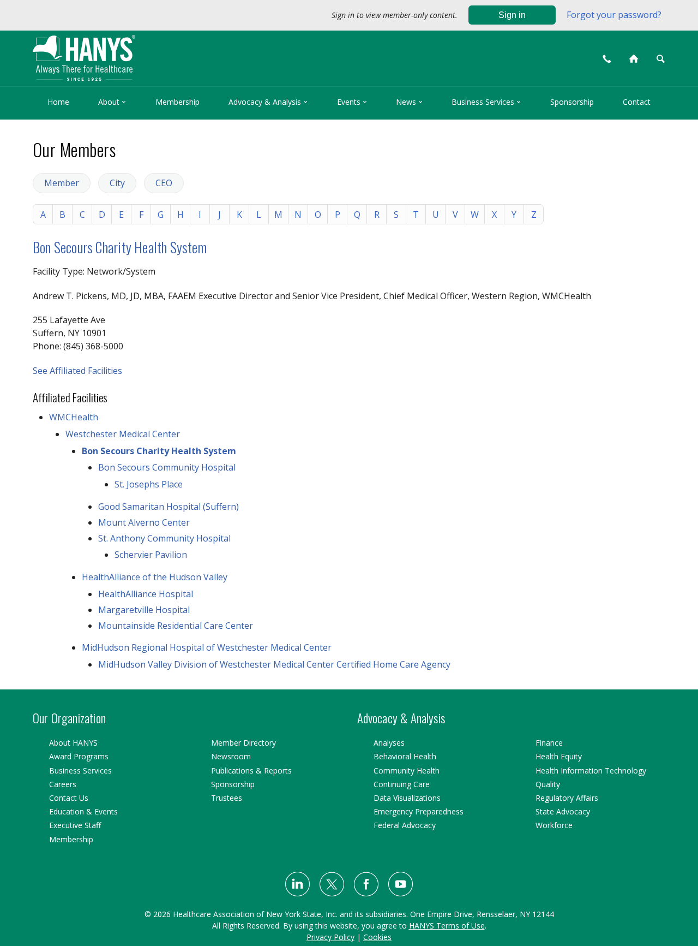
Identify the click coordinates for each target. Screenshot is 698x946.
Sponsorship (572, 102)
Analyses (389, 742)
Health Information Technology (590, 770)
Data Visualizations (407, 798)
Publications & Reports (251, 770)
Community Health (407, 770)
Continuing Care (402, 784)
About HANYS (73, 742)
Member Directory (243, 742)
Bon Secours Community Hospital (167, 467)
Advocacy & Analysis (268, 102)
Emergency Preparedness (419, 811)
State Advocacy (562, 811)
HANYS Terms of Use (447, 925)
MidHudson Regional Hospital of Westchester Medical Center (207, 647)
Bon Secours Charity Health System (120, 247)
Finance (549, 742)
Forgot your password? (614, 15)
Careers (62, 784)
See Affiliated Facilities (77, 371)
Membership (177, 102)
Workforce (554, 825)
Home (58, 102)
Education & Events (83, 811)
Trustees (226, 798)
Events (352, 102)
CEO (163, 183)
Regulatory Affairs (566, 798)
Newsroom (231, 756)
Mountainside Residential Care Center (175, 626)
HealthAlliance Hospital (145, 594)
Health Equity (558, 756)
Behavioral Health (405, 756)
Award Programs (79, 756)
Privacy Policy (330, 937)
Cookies (377, 937)
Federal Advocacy (405, 825)
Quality (547, 784)
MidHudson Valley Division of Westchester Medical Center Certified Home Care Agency (274, 664)
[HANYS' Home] (159, 53)
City (117, 183)
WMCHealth (73, 417)
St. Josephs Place (149, 484)
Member (61, 183)
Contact (637, 102)
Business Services (486, 102)
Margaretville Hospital (144, 610)
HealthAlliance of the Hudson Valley (154, 577)
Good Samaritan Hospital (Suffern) (168, 507)
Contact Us (68, 798)
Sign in (512, 15)
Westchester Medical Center (122, 434)
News (409, 102)
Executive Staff (75, 825)
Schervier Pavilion (151, 555)
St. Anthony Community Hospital (164, 538)
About (112, 102)
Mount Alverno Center (144, 522)
